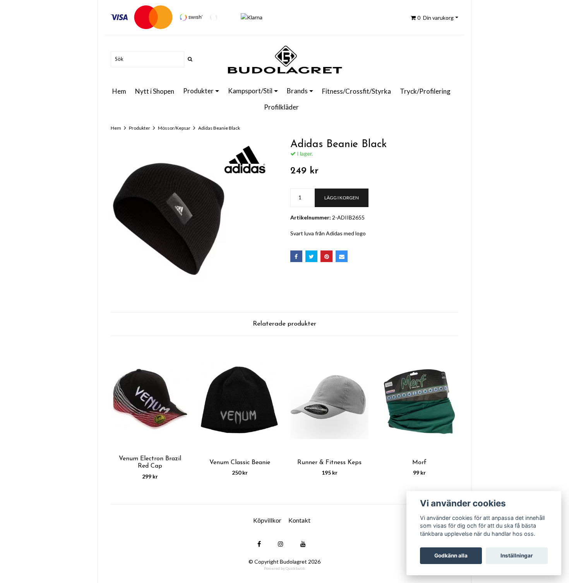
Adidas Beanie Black (219, 128)
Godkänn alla (451, 555)
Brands (297, 91)
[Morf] (419, 399)
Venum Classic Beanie (239, 463)
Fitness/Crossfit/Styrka (356, 91)
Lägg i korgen (341, 198)
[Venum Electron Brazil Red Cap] (150, 399)
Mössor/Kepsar (174, 128)
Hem (119, 91)
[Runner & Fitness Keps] (329, 399)
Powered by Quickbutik (284, 568)
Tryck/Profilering (425, 91)
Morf (419, 463)
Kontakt (299, 520)
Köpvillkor (267, 520)
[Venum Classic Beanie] (240, 399)
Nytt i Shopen (154, 91)
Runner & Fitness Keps (329, 463)
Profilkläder (281, 107)
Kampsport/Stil (250, 91)
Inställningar (516, 555)
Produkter (198, 91)
